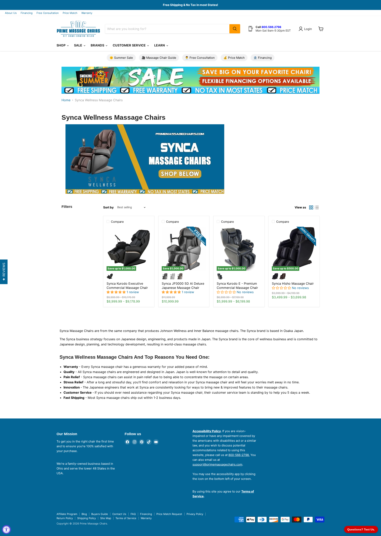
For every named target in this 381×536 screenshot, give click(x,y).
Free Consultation (48, 13)
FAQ (133, 514)
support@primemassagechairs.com (217, 464)
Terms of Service (125, 518)
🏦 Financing (262, 58)
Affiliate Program (67, 514)
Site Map (105, 518)
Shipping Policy (86, 518)
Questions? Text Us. (361, 529)
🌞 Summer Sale (121, 58)
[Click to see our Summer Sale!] (190, 96)
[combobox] (167, 28)
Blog (84, 514)
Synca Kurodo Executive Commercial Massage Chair (127, 285)
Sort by (108, 207)
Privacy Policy (195, 514)
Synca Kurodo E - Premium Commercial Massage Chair (237, 285)
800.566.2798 (271, 27)
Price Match (70, 13)
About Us (11, 13)
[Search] (234, 28)
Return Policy (65, 518)
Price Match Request (169, 514)
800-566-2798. (239, 455)
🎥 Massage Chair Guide (159, 58)
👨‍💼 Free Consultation (200, 58)
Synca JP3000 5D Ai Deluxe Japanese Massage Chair (183, 285)
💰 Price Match (234, 58)
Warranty (86, 13)
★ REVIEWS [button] (4, 272)
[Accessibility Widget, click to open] (6, 529)
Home (66, 100)
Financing (27, 13)
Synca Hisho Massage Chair (293, 283)
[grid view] (311, 207)
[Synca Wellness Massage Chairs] (118, 196)
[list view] (316, 207)
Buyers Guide (99, 514)
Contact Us (119, 514)
